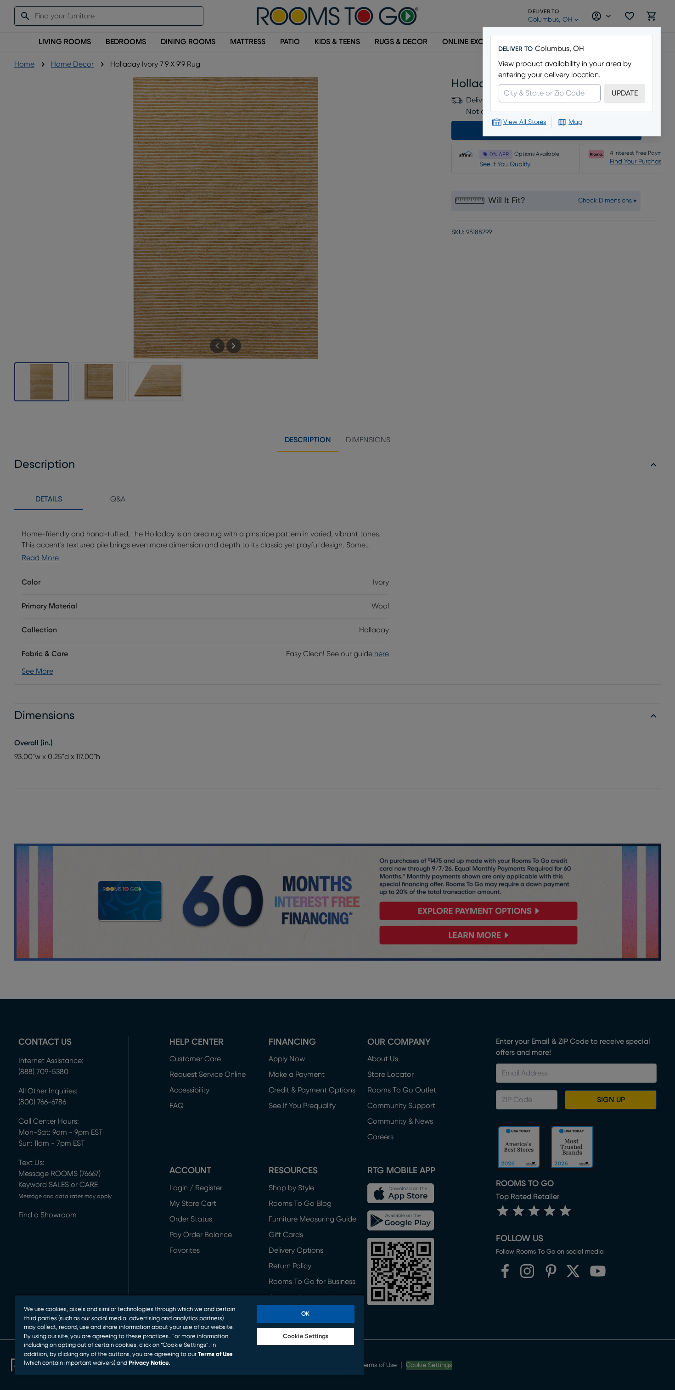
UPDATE (625, 93)
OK (305, 1314)
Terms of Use (215, 1354)
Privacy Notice (149, 1363)
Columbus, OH (559, 48)
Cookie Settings (305, 1336)
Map (575, 122)
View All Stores (524, 122)
